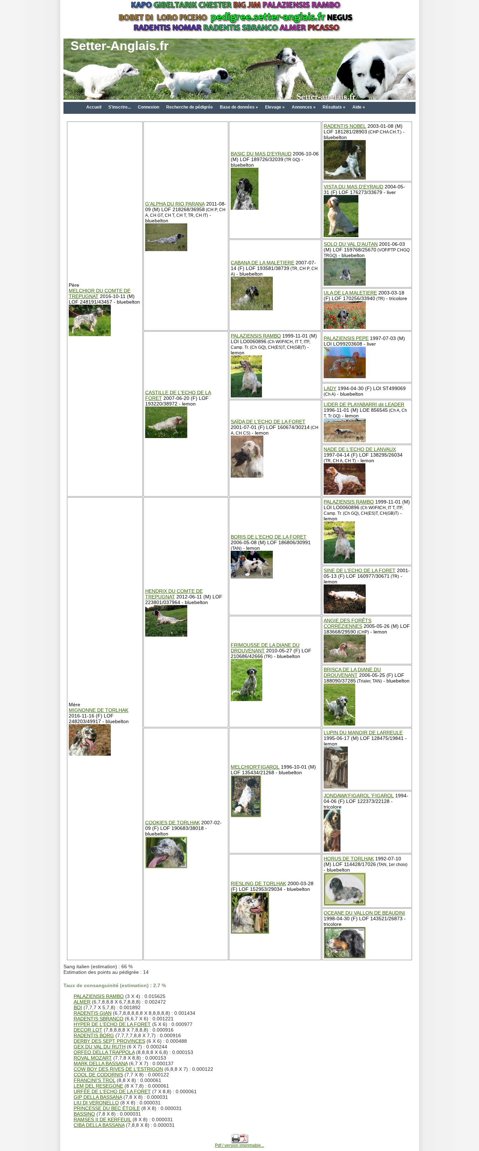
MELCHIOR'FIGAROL (255, 767)
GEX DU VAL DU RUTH (100, 1046)
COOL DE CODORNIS (98, 1074)
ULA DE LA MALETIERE (350, 293)
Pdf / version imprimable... (239, 1145)
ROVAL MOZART (93, 1058)
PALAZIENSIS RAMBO (256, 336)
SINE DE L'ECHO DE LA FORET (360, 570)
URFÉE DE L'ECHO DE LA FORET (112, 1091)
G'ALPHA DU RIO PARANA (175, 204)
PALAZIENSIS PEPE (346, 338)
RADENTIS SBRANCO (98, 1018)
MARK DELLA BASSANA (101, 1063)
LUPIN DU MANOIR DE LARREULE (363, 732)
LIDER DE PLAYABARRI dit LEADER (364, 404)
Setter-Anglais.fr (119, 46)
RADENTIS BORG (94, 1035)
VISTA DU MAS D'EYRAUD (353, 186)
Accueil (93, 107)
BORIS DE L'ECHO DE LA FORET (268, 537)
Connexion (148, 107)
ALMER (82, 1002)
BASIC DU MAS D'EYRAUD (261, 154)
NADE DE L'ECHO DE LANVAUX (360, 449)
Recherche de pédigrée (189, 107)
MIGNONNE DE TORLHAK (98, 710)
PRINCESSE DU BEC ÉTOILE (107, 1108)
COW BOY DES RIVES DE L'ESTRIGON (118, 1069)
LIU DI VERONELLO (96, 1102)
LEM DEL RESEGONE (98, 1086)
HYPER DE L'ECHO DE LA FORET (112, 1024)
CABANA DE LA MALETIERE (262, 262)
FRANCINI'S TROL (94, 1080)
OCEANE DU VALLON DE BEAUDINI (364, 913)
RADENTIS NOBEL (345, 126)
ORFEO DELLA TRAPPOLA (104, 1052)
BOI (78, 1007)
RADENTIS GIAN (93, 1013)
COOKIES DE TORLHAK (172, 822)
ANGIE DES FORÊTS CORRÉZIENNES (347, 623)
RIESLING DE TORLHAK (258, 883)
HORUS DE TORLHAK (349, 858)
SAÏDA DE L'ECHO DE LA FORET (268, 421)
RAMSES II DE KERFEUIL (102, 1119)
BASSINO (84, 1114)
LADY (330, 388)
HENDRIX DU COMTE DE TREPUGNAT (174, 593)
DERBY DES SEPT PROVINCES (109, 1041)
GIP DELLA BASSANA (98, 1097)
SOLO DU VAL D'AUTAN (351, 244)
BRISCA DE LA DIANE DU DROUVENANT (352, 672)
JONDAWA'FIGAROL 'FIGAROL (359, 795)
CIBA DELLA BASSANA (99, 1125)
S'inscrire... (119, 107)
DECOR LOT (88, 1030)
